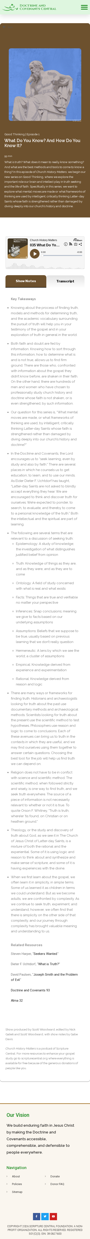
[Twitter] (45, 1216)
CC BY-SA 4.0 (77, 121)
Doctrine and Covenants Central (38, 7)
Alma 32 (17, 1001)
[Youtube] (53, 1216)
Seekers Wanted (45, 954)
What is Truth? (48, 964)
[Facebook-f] (36, 1216)
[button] (84, 7)
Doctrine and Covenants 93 (30, 990)
